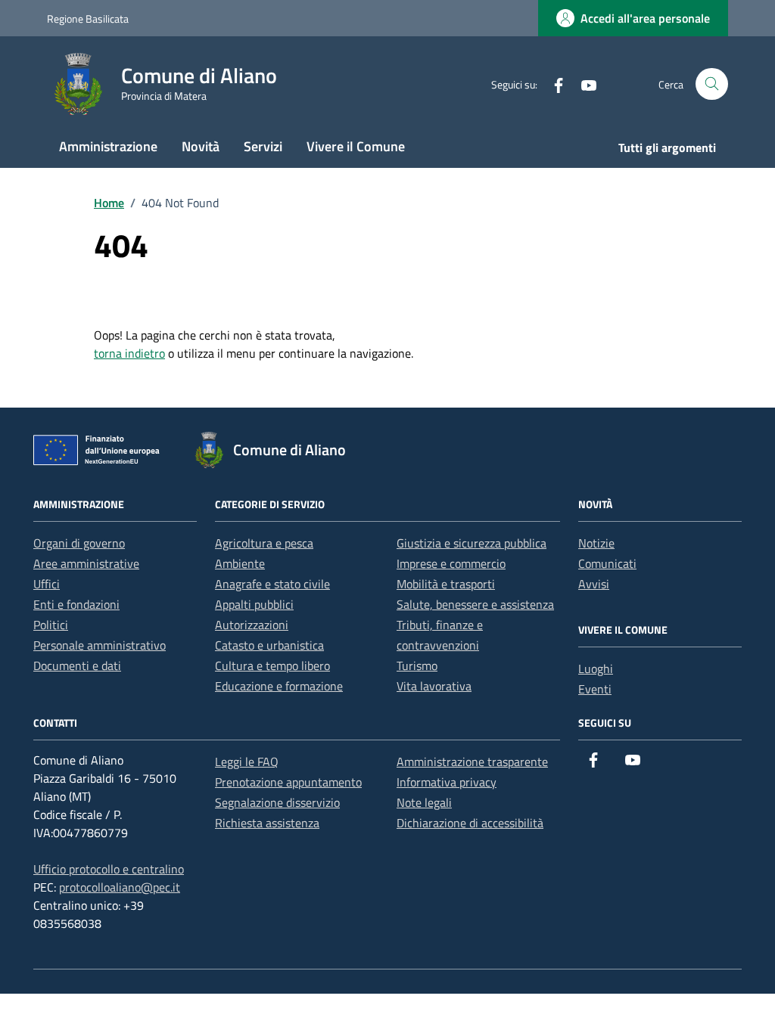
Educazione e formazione (279, 686)
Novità (200, 146)
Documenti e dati (77, 665)
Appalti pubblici (254, 604)
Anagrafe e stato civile (272, 584)
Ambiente (240, 563)
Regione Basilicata (88, 18)
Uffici (46, 584)
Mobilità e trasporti (446, 584)
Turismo (417, 665)
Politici (50, 625)
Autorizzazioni (251, 625)
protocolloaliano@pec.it (119, 887)
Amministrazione (108, 146)
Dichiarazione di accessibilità (470, 823)
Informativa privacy (446, 782)
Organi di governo (79, 543)
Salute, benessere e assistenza (475, 604)
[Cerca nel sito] (712, 84)
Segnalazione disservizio (277, 802)
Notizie (596, 543)
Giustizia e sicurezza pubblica (471, 543)
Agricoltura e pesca (264, 543)
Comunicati (607, 563)
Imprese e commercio (451, 563)
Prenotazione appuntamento (288, 782)
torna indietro (129, 353)
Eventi (595, 689)
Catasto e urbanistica (269, 645)
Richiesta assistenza (267, 823)
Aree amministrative (86, 563)
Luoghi (595, 668)
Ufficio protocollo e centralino (108, 869)
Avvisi (593, 584)
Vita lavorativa (434, 686)
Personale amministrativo (99, 645)
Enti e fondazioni (76, 604)
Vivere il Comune (356, 146)
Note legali (424, 802)
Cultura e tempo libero (272, 665)
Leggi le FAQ (247, 761)
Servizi (263, 146)
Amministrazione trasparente (472, 761)
